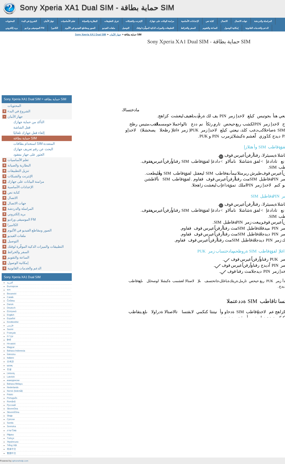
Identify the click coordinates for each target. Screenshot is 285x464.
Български (12, 286)
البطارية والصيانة (89, 21)
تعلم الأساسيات (68, 21)
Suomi (10, 329)
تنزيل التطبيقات (111, 21)
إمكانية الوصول (231, 28)
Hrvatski (11, 343)
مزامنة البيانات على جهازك (161, 21)
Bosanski (11, 293)
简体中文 (11, 449)
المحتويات (10, 21)
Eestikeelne (13, 322)
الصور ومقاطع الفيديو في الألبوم (80, 28)
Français (11, 332)
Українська (12, 441)
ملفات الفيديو (108, 28)
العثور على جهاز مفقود (28, 154)
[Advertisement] (109, 67)
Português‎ (12, 398)
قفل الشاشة (21, 127)
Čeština (11, 300)
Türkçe (10, 438)
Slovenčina (12, 408)
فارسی (10, 325)
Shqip (10, 415)
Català (10, 297)
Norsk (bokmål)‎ (15, 391)
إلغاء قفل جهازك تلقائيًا (28, 133)
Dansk (10, 304)
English (10, 315)
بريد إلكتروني (11, 28)
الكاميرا (54, 28)
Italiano (10, 357)
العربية (10, 282)
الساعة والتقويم (210, 28)
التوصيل (125, 28)
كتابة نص (210, 21)
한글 (9, 369)
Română (11, 401)
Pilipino (10, 434)
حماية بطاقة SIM (25, 138)
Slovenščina (13, 412)
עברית (10, 336)
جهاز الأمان (49, 21)
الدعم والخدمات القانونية (257, 28)
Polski (10, 394)
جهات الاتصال (241, 21)
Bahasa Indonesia (16, 350)
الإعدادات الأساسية (190, 21)
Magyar (11, 347)
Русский (11, 405)
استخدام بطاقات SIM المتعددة (34, 143)
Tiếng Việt (12, 445)
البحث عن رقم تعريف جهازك (33, 149)
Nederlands (13, 387)
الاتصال (224, 21)
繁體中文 (11, 453)
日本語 (10, 361)
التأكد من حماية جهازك (28, 122)
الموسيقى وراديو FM (34, 28)
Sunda (10, 422)
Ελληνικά (11, 311)
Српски (11, 419)
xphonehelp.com (20, 461)
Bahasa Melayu (15, 384)
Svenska (11, 426)
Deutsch (11, 307)
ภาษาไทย (11, 430)
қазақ (10, 365)
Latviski (11, 376)
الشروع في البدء (29, 21)
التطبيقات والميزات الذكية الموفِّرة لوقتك (155, 28)
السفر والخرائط (188, 28)
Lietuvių (11, 373)
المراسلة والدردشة (263, 21)
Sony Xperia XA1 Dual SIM (9, 8)
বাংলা (8, 290)
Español (11, 318)
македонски (13, 380)
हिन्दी (9, 340)
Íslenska (11, 354)
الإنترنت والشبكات (134, 21)
